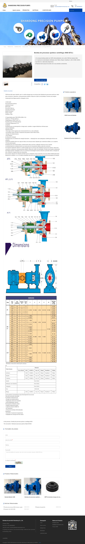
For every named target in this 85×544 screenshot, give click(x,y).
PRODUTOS (10, 46)
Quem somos (16, 10)
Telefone (7, 445)
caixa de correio (8, 440)
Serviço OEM (55, 526)
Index (40, 542)
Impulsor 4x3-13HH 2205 (10, 509)
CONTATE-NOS (46, 10)
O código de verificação (10, 460)
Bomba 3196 (25, 46)
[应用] (81, 10)
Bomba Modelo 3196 (10, 497)
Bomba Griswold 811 (41, 507)
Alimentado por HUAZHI (33, 542)
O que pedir (7, 450)
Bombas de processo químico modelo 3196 (33, 497)
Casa (4, 10)
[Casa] (16, 5)
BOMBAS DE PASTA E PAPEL (58, 524)
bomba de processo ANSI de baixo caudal (13, 507)
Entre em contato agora (41, 80)
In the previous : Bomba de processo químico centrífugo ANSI (18, 421)
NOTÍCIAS (35, 10)
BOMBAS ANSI (18, 46)
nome (6, 435)
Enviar (10, 466)
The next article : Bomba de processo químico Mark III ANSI (17, 423)
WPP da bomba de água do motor (53, 497)
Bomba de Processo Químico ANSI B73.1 (72, 138)
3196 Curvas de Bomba (70, 115)
